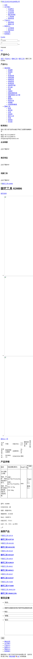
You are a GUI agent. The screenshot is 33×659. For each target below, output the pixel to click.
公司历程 (11, 11)
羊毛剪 (10, 121)
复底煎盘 (11, 83)
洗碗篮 (10, 91)
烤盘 (9, 89)
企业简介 (11, 9)
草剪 (9, 118)
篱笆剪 (10, 110)
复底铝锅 (11, 75)
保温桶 (10, 70)
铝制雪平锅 (11, 85)
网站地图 (12, 656)
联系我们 (7, 34)
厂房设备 (11, 16)
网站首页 (7, 641)
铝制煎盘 (11, 81)
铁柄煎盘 (11, 79)
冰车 (9, 74)
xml (18, 656)
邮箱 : (6, 616)
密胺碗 (10, 102)
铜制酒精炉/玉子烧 (14, 95)
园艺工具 (22, 58)
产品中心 (7, 20)
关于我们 (7, 7)
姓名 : (6, 602)
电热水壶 (11, 100)
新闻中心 (7, 26)
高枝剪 (10, 114)
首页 (5, 5)
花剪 (9, 112)
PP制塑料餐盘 (12, 104)
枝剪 (9, 108)
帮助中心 (7, 649)
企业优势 (11, 12)
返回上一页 (4, 439)
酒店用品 (11, 22)
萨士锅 (10, 87)
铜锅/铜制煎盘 (12, 93)
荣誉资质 (11, 18)
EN (2, 50)
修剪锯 (10, 120)
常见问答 (7, 32)
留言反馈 (4, 193)
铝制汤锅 (11, 77)
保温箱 (10, 72)
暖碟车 (10, 98)
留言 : (6, 620)
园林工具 (11, 24)
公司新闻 (11, 28)
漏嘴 (9, 97)
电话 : (6, 611)
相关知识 (11, 30)
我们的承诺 (11, 14)
